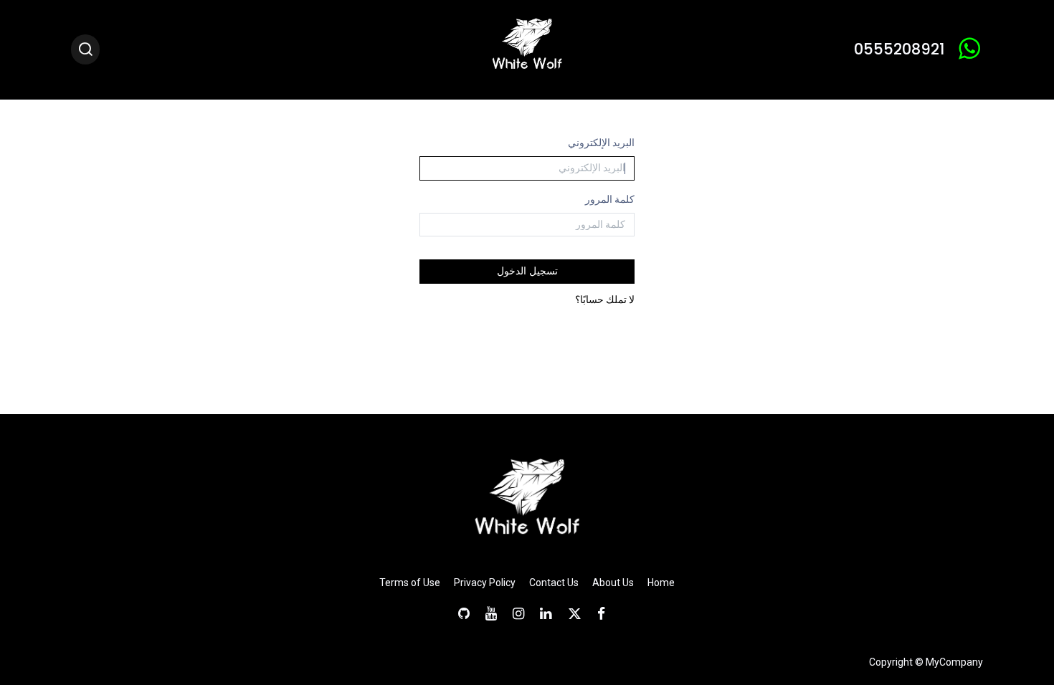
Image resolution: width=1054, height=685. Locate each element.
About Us (613, 582)
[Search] (85, 49)
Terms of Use (409, 582)
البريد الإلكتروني (601, 142)
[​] (596, 614)
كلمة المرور (610, 199)
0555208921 (899, 49)
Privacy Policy (485, 582)
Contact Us (554, 582)
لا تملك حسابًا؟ (605, 299)
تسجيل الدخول (527, 271)
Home (661, 582)
